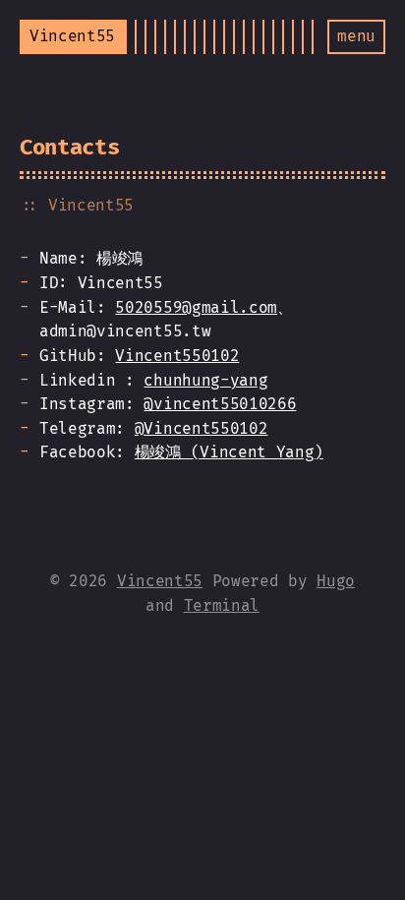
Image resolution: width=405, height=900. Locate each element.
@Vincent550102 (201, 428)
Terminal (222, 605)
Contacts (69, 147)
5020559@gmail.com (196, 307)
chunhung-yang (205, 380)
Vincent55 (159, 580)
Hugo (336, 580)
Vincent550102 (177, 355)
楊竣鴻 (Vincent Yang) (229, 452)
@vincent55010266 (220, 403)
